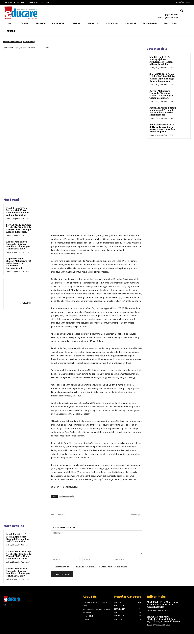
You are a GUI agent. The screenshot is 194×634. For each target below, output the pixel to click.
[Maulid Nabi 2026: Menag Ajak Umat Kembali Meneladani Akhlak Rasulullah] (39, 211)
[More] (139, 48)
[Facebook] (163, 10)
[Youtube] (174, 10)
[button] (181, 10)
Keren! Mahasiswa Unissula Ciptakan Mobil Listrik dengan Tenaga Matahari (18, 245)
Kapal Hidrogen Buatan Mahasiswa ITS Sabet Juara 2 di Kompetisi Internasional (19, 263)
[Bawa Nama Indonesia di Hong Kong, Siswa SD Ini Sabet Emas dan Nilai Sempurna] (183, 128)
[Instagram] (19, 607)
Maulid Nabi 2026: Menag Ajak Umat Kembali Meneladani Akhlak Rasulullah (17, 212)
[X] (169, 10)
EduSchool (17, 42)
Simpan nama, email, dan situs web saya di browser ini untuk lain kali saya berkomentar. (92, 566)
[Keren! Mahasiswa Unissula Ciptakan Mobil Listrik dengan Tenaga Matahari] (39, 245)
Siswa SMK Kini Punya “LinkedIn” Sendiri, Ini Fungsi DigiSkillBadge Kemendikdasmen (19, 228)
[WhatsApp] (132, 48)
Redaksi (9, 47)
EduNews (7, 42)
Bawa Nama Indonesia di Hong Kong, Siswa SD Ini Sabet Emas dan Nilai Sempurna (162, 128)
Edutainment (28, 42)
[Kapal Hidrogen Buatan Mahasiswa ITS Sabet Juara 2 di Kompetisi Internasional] (39, 262)
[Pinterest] (126, 48)
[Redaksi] (25, 290)
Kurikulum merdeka (66, 496)
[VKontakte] (29, 607)
